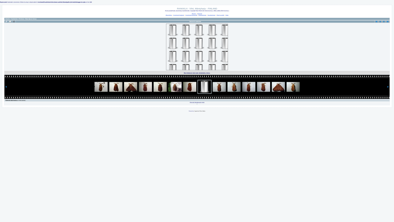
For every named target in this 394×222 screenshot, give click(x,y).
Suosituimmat (211, 15)
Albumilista (169, 15)
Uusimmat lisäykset (178, 15)
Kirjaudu (199, 14)
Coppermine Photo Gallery (199, 111)
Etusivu (194, 14)
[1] (197, 104)
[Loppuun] (388, 21)
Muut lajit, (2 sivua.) (31, 19)
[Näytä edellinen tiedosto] (380, 21)
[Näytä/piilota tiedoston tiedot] (10, 21)
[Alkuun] (376, 21)
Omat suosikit (220, 15)
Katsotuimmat (202, 15)
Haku (227, 15)
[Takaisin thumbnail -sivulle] (6, 21)
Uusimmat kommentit (191, 15)
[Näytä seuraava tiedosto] (384, 21)
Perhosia (21, 19)
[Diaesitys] (14, 21)
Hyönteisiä (14, 19)
